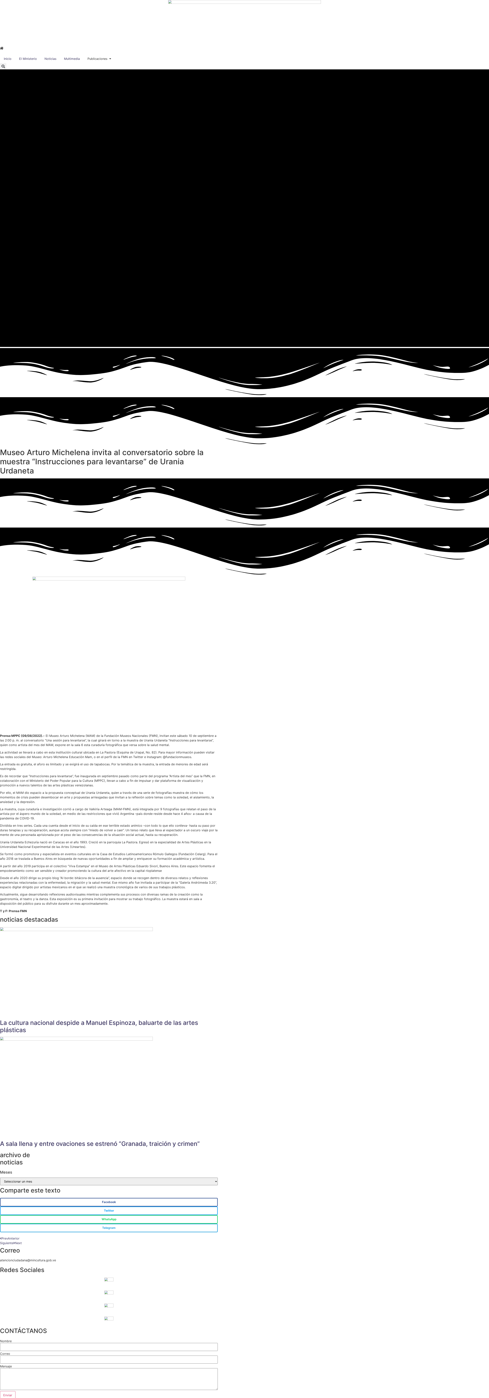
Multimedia (72, 59)
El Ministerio (28, 59)
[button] (3, 66)
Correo (5, 1353)
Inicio (7, 59)
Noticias (50, 59)
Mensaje (6, 1366)
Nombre (6, 1341)
